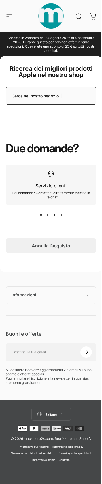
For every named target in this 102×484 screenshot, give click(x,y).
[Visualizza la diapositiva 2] (47, 215)
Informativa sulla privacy (65, 446)
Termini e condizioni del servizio (29, 453)
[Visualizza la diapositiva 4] (61, 215)
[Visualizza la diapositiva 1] (40, 215)
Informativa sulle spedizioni (71, 453)
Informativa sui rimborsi (32, 446)
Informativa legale (41, 459)
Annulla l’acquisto (51, 246)
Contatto (62, 459)
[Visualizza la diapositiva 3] (54, 215)
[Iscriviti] (82, 352)
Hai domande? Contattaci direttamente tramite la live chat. (51, 195)
